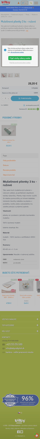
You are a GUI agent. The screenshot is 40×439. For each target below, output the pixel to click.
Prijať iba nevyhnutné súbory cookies (20, 63)
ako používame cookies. (17, 52)
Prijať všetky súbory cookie (20, 58)
